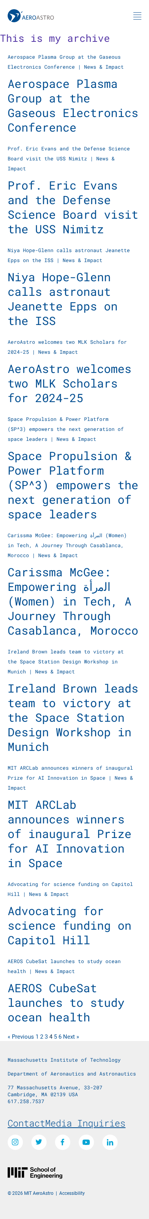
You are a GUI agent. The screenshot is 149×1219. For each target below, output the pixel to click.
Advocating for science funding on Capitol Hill (69, 925)
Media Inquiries (85, 1123)
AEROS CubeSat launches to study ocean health (66, 1002)
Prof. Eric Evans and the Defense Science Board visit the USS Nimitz (73, 207)
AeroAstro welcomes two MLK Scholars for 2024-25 (69, 383)
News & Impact (104, 66)
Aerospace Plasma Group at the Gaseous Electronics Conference (73, 105)
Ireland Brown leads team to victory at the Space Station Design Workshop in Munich (66, 661)
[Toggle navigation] (137, 15)
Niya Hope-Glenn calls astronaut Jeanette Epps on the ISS (63, 298)
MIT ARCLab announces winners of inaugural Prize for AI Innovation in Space (69, 833)
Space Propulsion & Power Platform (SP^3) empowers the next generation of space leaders (66, 429)
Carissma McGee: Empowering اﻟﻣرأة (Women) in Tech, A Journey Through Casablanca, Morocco (67, 545)
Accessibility (72, 1193)
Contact (26, 1123)
